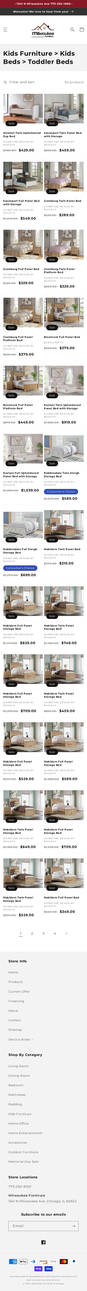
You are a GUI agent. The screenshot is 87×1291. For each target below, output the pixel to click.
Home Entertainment (25, 1133)
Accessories (17, 1142)
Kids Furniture (19, 1114)
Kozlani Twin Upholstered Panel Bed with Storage (62, 406)
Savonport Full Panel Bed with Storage (21, 202)
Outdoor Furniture (23, 1152)
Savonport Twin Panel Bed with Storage (63, 134)
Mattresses (17, 1095)
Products (15, 982)
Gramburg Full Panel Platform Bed (18, 338)
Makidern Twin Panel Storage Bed (59, 627)
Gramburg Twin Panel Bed (62, 200)
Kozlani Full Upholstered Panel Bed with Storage (21, 474)
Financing (16, 1001)
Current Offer (19, 992)
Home (13, 972)
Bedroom (15, 1085)
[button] (5, 29)
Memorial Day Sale (23, 1162)
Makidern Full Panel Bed (61, 897)
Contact (14, 1020)
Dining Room (19, 1076)
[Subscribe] (73, 1226)
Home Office (18, 1123)
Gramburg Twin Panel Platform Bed (59, 270)
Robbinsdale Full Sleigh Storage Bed (20, 551)
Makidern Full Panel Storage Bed (17, 627)
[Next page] (66, 933)
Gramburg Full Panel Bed (21, 269)
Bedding (15, 1104)
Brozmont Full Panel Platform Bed (18, 406)
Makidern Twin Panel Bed (62, 549)
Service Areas (19, 1039)
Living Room (18, 1066)
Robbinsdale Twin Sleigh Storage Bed (61, 474)
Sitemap (15, 1030)
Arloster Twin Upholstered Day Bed (22, 134)
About (13, 1011)
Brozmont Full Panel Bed (62, 337)
